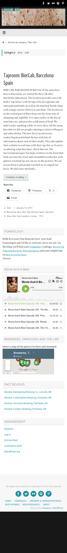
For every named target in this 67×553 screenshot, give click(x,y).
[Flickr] (53, 3)
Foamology (36, 247)
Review (34, 212)
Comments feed (13, 445)
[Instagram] (58, 3)
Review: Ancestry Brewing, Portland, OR (26, 403)
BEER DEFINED (12, 504)
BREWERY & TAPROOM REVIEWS (45, 501)
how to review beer (16, 254)
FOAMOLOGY (11, 9)
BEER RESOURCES (31, 504)
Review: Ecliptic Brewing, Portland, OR (25, 409)
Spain (41, 212)
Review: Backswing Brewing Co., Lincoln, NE (28, 392)
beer (19, 212)
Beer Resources (31, 250)
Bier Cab (26, 212)
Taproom (49, 212)
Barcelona (11, 212)
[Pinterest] (62, 3)
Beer (9, 216)
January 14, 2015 (24, 208)
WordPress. (58, 508)
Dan (9, 208)
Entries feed (11, 440)
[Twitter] (48, 3)
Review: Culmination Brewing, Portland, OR (27, 397)
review (34, 216)
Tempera (46, 508)
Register (9, 428)
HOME (8, 501)
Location (25, 216)
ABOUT (46, 504)
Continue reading (15, 177)
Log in (7, 434)
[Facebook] (43, 3)
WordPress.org (12, 451)
